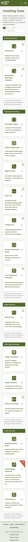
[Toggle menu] (25, 3)
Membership (14, 527)
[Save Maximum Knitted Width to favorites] (21, 443)
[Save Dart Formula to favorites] (21, 317)
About (12, 524)
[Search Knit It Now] (21, 3)
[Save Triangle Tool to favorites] (21, 225)
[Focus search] (4, 31)
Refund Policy (14, 540)
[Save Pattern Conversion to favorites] (21, 403)
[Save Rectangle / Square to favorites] (21, 124)
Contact (6, 524)
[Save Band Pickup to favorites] (21, 51)
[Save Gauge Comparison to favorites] (21, 357)
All (4, 27)
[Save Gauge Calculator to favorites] (21, 382)
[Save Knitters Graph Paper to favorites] (21, 147)
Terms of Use (14, 537)
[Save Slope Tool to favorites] (21, 195)
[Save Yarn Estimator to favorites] (21, 499)
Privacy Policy (14, 534)
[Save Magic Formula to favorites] (21, 171)
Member (14, 27)
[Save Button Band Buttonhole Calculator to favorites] (21, 75)
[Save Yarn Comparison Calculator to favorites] (21, 275)
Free (8, 27)
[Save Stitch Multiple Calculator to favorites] (21, 469)
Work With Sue (20, 524)
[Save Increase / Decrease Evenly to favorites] (21, 249)
